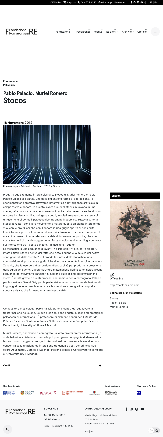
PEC (92, 431)
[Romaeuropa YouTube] (142, 2)
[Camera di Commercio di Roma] (72, 393)
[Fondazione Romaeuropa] (21, 31)
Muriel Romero (119, 306)
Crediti (7, 365)
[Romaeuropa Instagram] (134, 2)
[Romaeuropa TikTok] (145, 2)
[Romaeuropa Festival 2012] (135, 202)
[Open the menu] (155, 31)
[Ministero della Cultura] (9, 393)
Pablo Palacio (118, 302)
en (155, 2)
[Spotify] (136, 409)
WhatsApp (53, 419)
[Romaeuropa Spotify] (138, 2)
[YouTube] (142, 409)
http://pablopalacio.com (124, 285)
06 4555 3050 (56, 415)
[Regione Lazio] (27, 393)
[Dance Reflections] (111, 393)
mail (87, 431)
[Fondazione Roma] (94, 393)
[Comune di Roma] (48, 393)
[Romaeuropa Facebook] (131, 2)
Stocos (114, 298)
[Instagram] (131, 409)
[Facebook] (126, 409)
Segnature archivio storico (126, 293)
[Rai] (139, 393)
